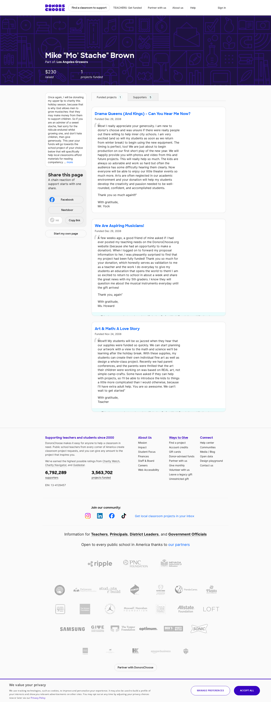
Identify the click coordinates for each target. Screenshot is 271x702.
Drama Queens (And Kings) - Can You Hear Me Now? (142, 113)
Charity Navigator (55, 465)
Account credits (178, 447)
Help (193, 7)
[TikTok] (124, 516)
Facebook (67, 199)
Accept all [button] (247, 690)
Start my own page (66, 233)
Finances (143, 456)
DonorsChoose (55, 7)
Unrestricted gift (179, 478)
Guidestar (79, 465)
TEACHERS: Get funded (127, 7)
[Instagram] (88, 516)
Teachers (99, 534)
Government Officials (187, 534)
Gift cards (175, 451)
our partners (179, 544)
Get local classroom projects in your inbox (164, 516)
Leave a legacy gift (180, 474)
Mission (142, 442)
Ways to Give (178, 438)
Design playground (211, 460)
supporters (56, 474)
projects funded (102, 474)
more (70, 162)
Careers (142, 465)
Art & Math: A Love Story (117, 328)
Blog (212, 451)
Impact (142, 447)
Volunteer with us (179, 469)
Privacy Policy (38, 697)
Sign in (222, 7)
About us (177, 7)
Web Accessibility (148, 469)
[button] (66, 220)
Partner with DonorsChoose (135, 667)
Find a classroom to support (89, 7)
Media (203, 451)
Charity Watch (111, 461)
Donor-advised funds (181, 456)
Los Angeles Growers (72, 62)
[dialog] (135, 690)
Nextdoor (67, 210)
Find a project (177, 442)
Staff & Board (146, 460)
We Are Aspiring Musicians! (119, 225)
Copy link (74, 220)
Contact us (206, 465)
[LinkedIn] (100, 516)
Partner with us (157, 7)
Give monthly (177, 465)
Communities (208, 447)
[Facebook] (112, 516)
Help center (207, 442)
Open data (206, 456)
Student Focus (146, 451)
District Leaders (144, 534)
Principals (119, 534)
